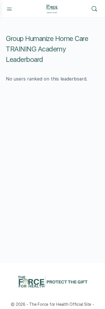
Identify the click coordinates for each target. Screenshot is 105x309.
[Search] (94, 8)
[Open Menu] (9, 8)
